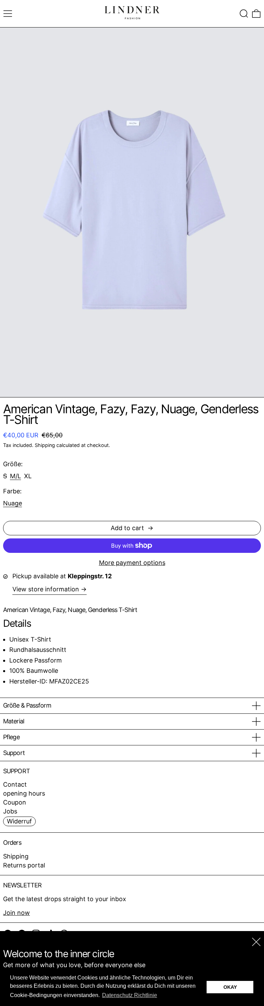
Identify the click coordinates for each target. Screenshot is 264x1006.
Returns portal (24, 865)
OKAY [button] (230, 987)
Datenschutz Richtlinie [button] (129, 995)
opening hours (24, 793)
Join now (16, 912)
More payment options (132, 562)
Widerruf (19, 821)
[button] (244, 13)
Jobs (10, 811)
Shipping (45, 445)
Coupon (14, 802)
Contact (15, 784)
